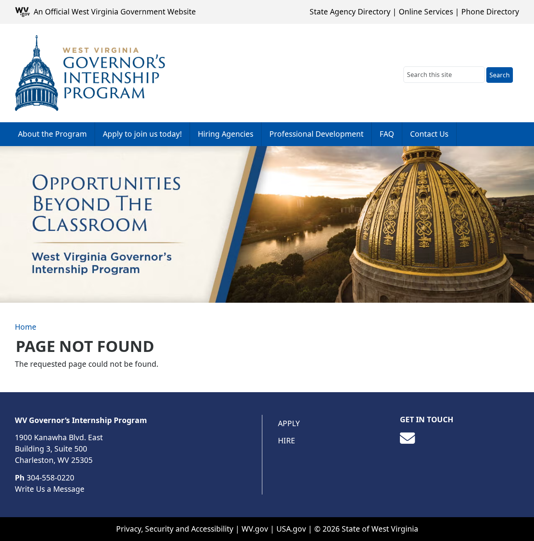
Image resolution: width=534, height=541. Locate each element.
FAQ (387, 134)
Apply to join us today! (142, 134)
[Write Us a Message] (407, 438)
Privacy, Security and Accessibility (174, 528)
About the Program (52, 134)
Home (25, 326)
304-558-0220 (50, 477)
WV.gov (255, 528)
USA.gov (291, 528)
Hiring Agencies (225, 134)
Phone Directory (490, 11)
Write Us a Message (49, 489)
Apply (289, 423)
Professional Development (316, 134)
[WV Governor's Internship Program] (90, 73)
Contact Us (429, 134)
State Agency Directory (350, 11)
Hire (286, 440)
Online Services (426, 11)
